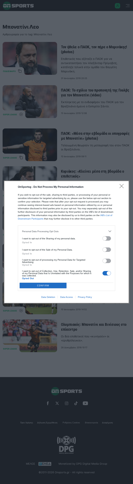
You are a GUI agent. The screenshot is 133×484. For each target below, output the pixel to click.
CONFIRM (43, 285)
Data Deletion (48, 297)
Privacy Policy (85, 297)
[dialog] (66, 242)
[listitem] (66, 231)
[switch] (107, 238)
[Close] (123, 187)
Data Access (66, 297)
